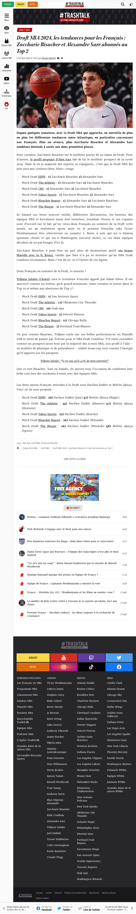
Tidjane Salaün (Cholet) (33, 279)
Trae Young (54, 787)
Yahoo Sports (47, 194)
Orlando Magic (86, 821)
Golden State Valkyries (115, 714)
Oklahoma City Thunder (86, 814)
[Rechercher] (123, 4)
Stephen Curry (55, 694)
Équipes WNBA (115, 776)
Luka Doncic (54, 724)
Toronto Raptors (87, 867)
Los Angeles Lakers (88, 764)
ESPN (41, 177)
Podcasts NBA (25, 734)
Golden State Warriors (85, 738)
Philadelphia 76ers (88, 827)
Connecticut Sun (117, 700)
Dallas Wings (115, 706)
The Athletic (46, 183)
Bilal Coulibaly (55, 815)
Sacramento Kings (88, 849)
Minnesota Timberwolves (85, 789)
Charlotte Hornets (88, 700)
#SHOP (20, 4)
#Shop (33, 658)
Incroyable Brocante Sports (29, 757)
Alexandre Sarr (56, 821)
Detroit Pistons (86, 730)
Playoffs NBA (25, 706)
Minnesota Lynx (116, 740)
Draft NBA (45, 448)
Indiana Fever (115, 722)
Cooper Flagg (55, 857)
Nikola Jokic (54, 742)
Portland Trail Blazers (85, 841)
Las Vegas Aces (116, 728)
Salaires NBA (24, 700)
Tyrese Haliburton (58, 839)
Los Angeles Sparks (118, 734)
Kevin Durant (55, 706)
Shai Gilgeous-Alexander (56, 801)
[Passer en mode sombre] (131, 4)
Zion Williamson (57, 764)
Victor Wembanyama (59, 682)
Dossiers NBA (25, 712)
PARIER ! (8, 4)
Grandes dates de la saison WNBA (119, 789)
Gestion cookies (42, 898)
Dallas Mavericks (87, 718)
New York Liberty (117, 746)
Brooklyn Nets (85, 694)
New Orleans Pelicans (84, 799)
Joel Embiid (54, 833)
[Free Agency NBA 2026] (75, 487)
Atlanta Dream (116, 688)
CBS (41, 189)
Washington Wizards (89, 879)
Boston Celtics (85, 688)
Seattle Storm (115, 758)
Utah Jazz (82, 873)
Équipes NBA (24, 728)
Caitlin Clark (114, 682)
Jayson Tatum (55, 776)
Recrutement (94, 892)
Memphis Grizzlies (88, 770)
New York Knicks (87, 806)
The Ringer (46, 206)
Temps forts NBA (30, 448)
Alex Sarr (26, 443)
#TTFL (33, 4)
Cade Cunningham (58, 845)
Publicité (58, 892)
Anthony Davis (56, 793)
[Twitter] (61, 58)
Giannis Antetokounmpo (56, 750)
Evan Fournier (55, 758)
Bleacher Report (49, 200)
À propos (39, 892)
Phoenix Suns (85, 833)
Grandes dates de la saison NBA (29, 748)
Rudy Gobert (54, 700)
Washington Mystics (119, 764)
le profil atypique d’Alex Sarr (50, 159)
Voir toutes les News (75, 458)
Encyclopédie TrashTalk (25, 720)
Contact (49, 892)
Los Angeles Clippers (89, 758)
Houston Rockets (87, 746)
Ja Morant (53, 712)
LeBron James (55, 688)
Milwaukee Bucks (87, 782)
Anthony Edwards (57, 730)
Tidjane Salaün (56, 827)
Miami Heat (84, 776)
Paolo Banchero (56, 851)
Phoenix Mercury (117, 752)
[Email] (57, 58)
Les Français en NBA (29, 682)
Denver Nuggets (86, 724)
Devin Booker (55, 770)
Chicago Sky (114, 694)
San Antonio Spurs (88, 855)
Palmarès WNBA (116, 770)
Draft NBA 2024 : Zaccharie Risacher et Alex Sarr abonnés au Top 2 (82, 448)
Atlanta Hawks (86, 682)
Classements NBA (27, 694)
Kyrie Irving (54, 718)
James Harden (55, 736)
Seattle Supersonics (89, 861)
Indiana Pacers (86, 752)
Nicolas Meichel (49, 58)
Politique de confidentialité (75, 892)
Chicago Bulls (85, 706)
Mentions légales (109, 892)
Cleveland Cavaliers (89, 712)
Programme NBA (27, 688)
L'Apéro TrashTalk (28, 740)
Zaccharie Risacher (49, 443)
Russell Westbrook (58, 782)
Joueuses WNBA (116, 782)
